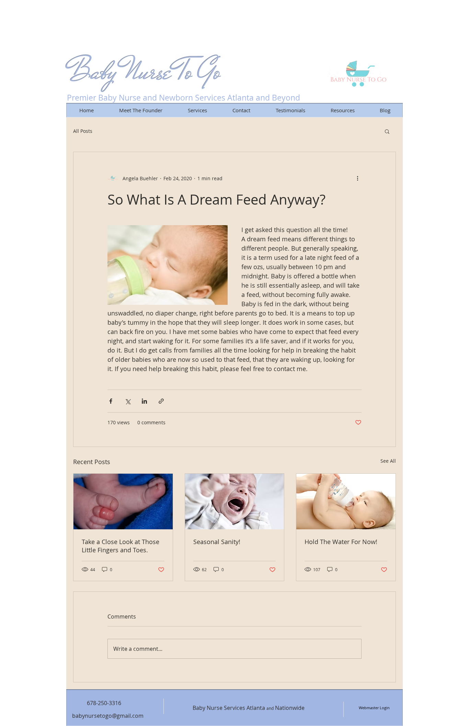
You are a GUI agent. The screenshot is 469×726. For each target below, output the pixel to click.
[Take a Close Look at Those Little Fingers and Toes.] (123, 501)
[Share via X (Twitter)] (127, 401)
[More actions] (357, 178)
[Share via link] (161, 401)
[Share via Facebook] (110, 401)
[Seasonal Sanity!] (234, 501)
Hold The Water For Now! (341, 542)
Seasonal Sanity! (216, 542)
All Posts (82, 131)
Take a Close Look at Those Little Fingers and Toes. (120, 546)
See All (388, 461)
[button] (387, 131)
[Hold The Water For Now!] (346, 501)
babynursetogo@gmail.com (108, 715)
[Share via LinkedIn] (144, 401)
